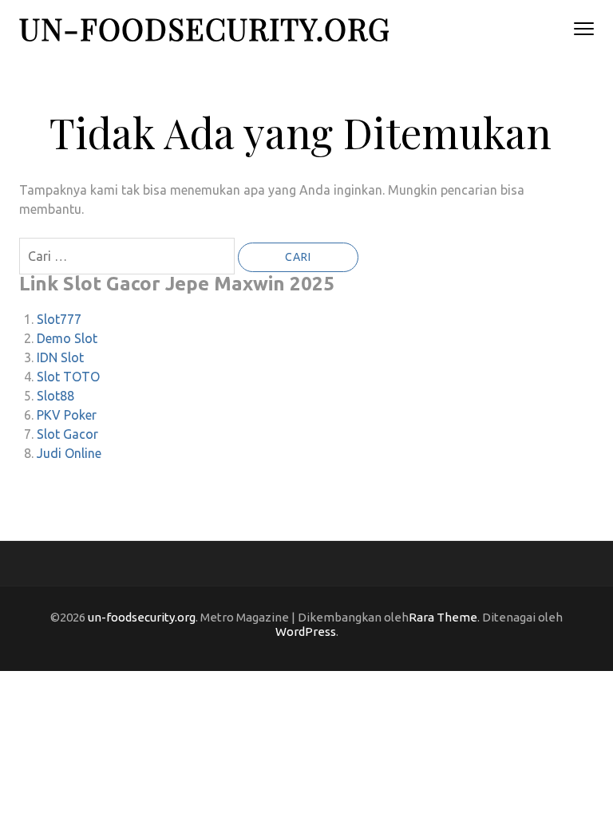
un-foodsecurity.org (204, 28)
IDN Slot (60, 357)
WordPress (305, 631)
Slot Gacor (67, 434)
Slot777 (59, 319)
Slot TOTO (68, 376)
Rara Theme (443, 617)
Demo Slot (67, 338)
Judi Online (69, 453)
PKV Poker (67, 415)
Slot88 (55, 396)
